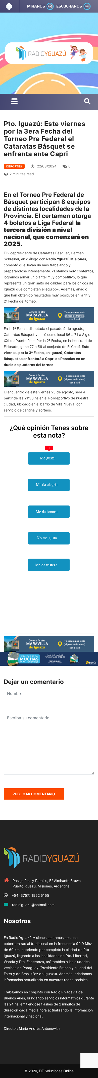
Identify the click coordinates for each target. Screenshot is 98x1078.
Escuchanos (69, 6)
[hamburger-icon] (14, 101)
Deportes (14, 166)
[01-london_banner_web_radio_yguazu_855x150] (49, 315)
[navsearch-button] (87, 101)
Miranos (36, 6)
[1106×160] (49, 658)
